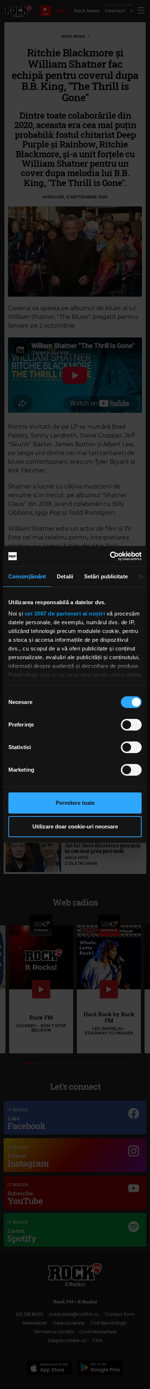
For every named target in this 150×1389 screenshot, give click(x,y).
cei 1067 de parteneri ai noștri (65, 613)
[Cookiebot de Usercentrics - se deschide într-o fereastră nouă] (110, 556)
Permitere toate (75, 803)
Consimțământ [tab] (27, 576)
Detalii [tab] (65, 576)
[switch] (131, 725)
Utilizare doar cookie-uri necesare (75, 826)
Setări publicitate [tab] (106, 576)
